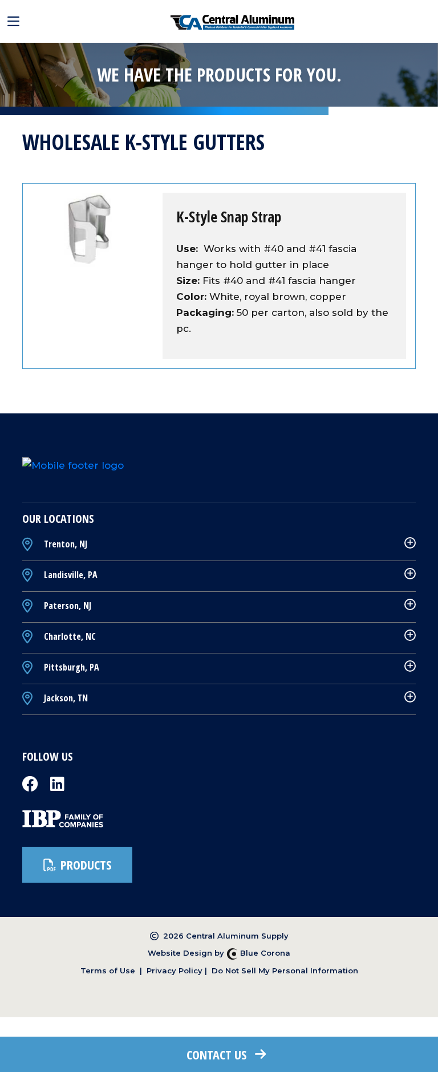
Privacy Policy (174, 970)
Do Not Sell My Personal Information (285, 970)
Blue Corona (264, 952)
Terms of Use (107, 970)
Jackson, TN (65, 698)
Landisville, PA (70, 575)
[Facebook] (31, 787)
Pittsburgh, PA (70, 667)
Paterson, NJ (66, 605)
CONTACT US (216, 1054)
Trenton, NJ (64, 544)
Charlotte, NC (69, 636)
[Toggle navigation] (13, 21)
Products (85, 864)
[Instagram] (57, 787)
